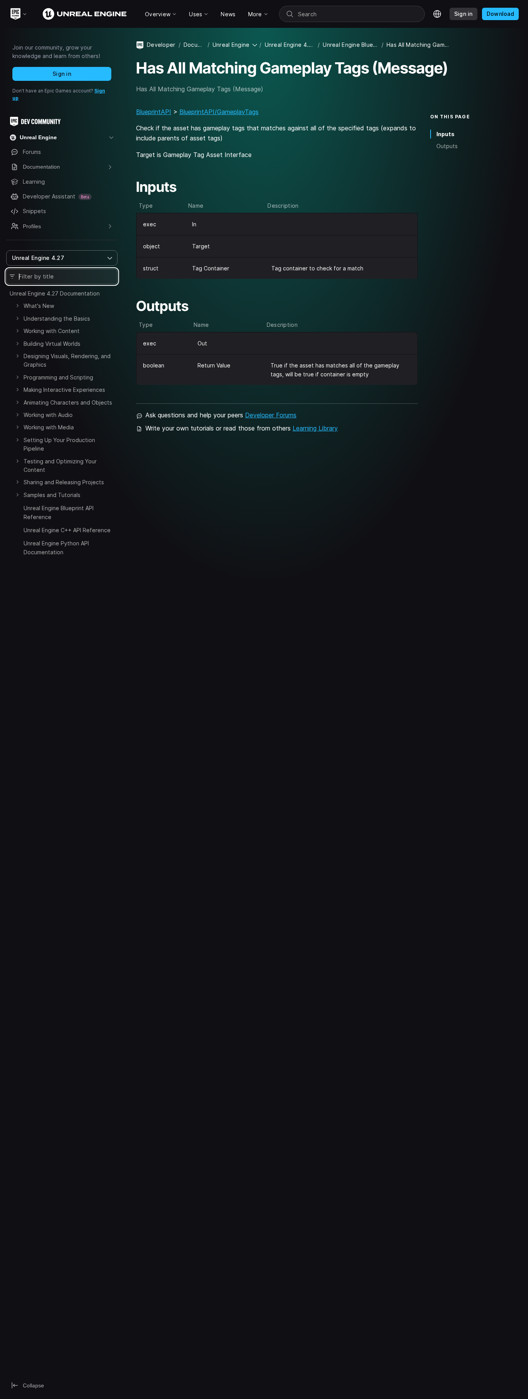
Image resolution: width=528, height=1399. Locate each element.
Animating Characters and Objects (68, 402)
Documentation (194, 44)
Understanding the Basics (57, 318)
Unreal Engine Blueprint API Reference (59, 512)
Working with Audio (48, 415)
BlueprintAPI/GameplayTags (219, 112)
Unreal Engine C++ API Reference (67, 530)
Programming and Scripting (58, 377)
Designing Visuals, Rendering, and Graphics (67, 360)
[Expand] (17, 305)
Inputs (445, 134)
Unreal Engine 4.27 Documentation (55, 293)
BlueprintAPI (153, 112)
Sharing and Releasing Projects (64, 482)
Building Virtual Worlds (52, 343)
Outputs (447, 146)
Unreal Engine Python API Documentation (56, 547)
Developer (161, 44)
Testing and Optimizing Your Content (60, 465)
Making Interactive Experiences (64, 389)
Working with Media (49, 427)
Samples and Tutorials (52, 495)
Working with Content (52, 331)
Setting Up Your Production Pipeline (59, 444)
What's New (39, 305)
